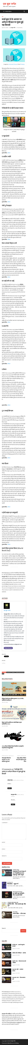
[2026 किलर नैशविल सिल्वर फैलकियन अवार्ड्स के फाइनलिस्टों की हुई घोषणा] (14, 737)
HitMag (17, 1043)
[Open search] (24, 11)
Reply (9, 788)
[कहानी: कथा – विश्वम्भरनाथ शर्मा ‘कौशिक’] (6, 961)
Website (4, 855)
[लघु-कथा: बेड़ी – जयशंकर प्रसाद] (6, 969)
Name (4, 842)
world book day (20, 672)
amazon (9, 672)
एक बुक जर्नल (9, 4)
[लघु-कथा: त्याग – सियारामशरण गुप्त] (6, 977)
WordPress (10, 1043)
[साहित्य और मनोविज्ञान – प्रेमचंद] (6, 953)
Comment (5, 822)
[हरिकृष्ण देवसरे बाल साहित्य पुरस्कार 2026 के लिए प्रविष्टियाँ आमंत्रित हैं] (14, 689)
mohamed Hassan (13, 64)
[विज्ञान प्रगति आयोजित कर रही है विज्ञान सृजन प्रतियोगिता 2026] (14, 713)
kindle (13, 672)
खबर (2, 16)
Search (4, 928)
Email (4, 849)
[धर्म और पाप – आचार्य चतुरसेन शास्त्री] (6, 944)
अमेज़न (8, 152)
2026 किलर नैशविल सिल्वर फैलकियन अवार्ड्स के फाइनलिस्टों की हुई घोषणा (13, 746)
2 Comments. (20, 27)
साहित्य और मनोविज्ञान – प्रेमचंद (19, 952)
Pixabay (22, 64)
